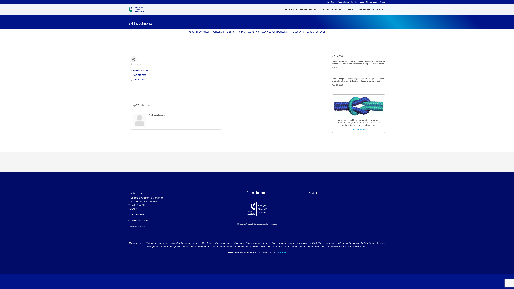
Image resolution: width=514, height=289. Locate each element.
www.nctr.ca (282, 252)
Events (350, 9)
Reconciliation (343, 2)
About (380, 9)
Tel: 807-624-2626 (136, 215)
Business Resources (331, 9)
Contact (382, 2)
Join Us (241, 32)
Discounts (298, 32)
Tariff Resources (357, 2)
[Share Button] (134, 59)
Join (327, 2)
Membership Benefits (223, 32)
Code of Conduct (316, 32)
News (333, 2)
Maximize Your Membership (276, 32)
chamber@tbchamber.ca (138, 220)
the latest (337, 55)
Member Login (371, 2)
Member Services (308, 9)
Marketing (253, 32)
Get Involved (365, 9)
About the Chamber (199, 32)
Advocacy (289, 9)
